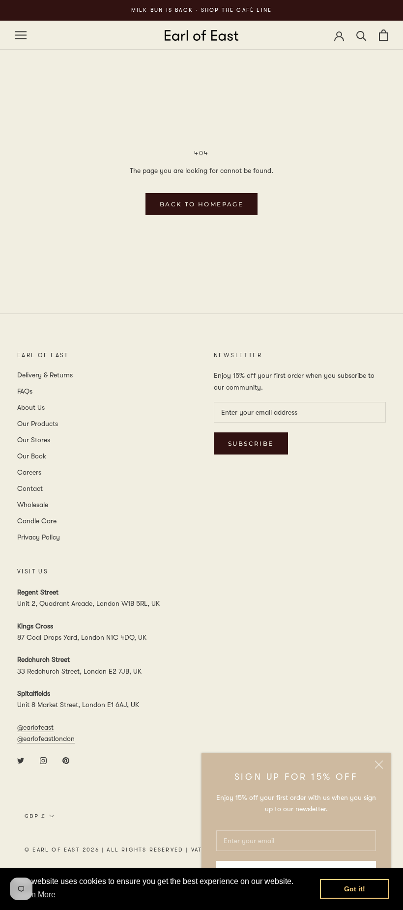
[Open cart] (383, 35)
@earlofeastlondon (46, 738)
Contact (30, 488)
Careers (29, 472)
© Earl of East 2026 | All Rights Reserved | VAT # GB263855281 (140, 850)
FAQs (24, 391)
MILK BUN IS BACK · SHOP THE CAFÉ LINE (201, 10)
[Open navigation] (21, 35)
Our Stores (33, 440)
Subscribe (251, 443)
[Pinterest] (65, 760)
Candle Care (37, 521)
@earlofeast (35, 727)
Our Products (37, 423)
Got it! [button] (354, 889)
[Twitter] (20, 760)
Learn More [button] (36, 894)
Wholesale (32, 505)
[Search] (361, 35)
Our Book (31, 456)
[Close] (378, 764)
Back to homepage (201, 204)
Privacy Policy (38, 537)
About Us (31, 407)
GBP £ (35, 816)
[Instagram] (43, 760)
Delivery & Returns (45, 375)
